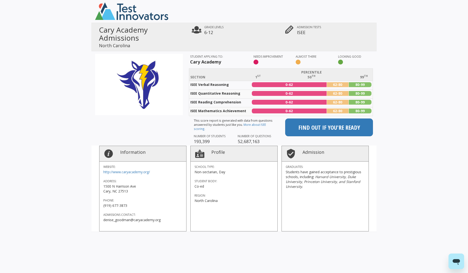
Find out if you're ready (329, 127)
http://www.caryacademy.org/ (126, 172)
